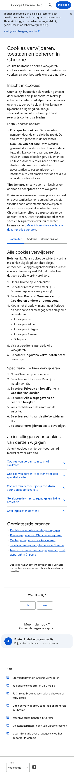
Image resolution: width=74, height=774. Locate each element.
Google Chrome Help (26, 5)
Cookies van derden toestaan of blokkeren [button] (28, 463)
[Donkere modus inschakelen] (34, 767)
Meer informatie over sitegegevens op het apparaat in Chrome (37, 736)
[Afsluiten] (71, 14)
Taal (12, 762)
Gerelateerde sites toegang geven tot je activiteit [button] (33, 500)
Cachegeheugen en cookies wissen (32, 540)
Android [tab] (32, 239)
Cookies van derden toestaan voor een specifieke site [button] (32, 475)
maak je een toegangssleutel (20, 31)
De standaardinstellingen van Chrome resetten (40, 725)
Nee (45, 605)
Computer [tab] (16, 239)
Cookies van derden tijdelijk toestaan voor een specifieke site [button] (31, 488)
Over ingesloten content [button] (23, 511)
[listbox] (18, 767)
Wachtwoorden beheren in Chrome (33, 717)
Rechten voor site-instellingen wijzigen (35, 530)
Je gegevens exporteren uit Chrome (34, 685)
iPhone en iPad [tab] (49, 239)
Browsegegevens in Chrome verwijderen (36, 535)
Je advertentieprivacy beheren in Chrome (37, 545)
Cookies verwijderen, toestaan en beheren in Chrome (39, 708)
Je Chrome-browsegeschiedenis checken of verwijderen (38, 695)
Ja (27, 605)
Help (9, 669)
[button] (5, 5)
